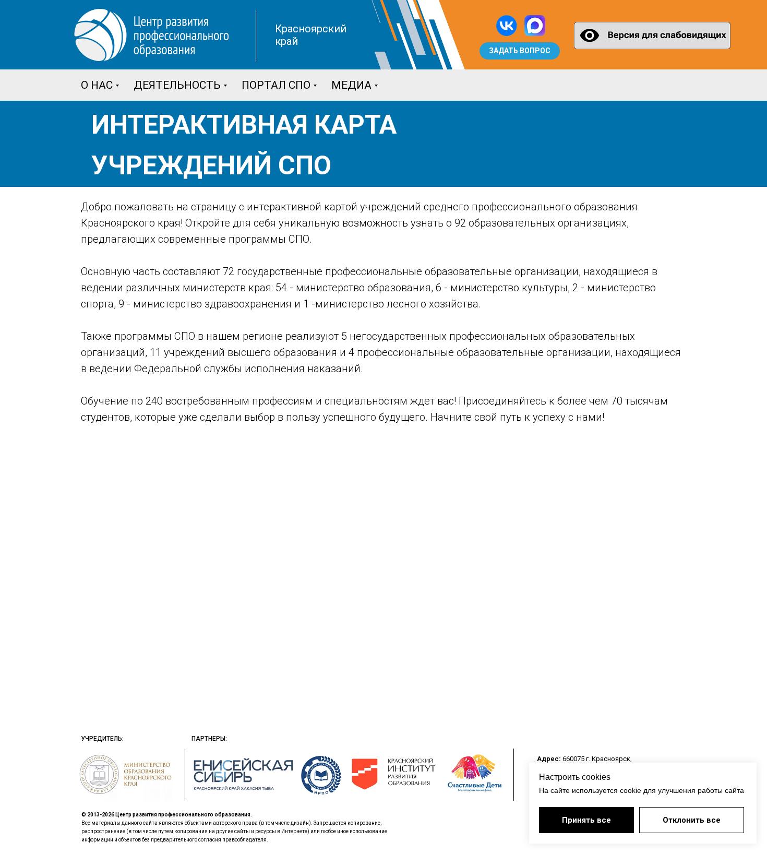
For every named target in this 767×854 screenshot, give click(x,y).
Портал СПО (276, 85)
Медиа (351, 85)
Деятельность (177, 85)
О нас (97, 85)
